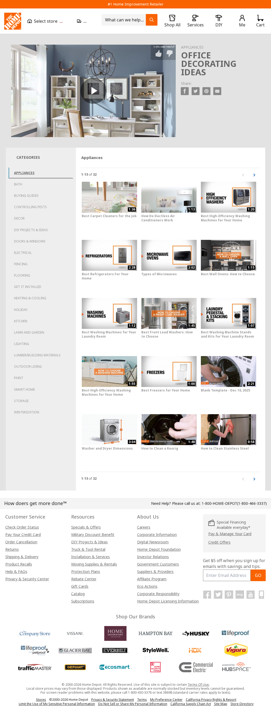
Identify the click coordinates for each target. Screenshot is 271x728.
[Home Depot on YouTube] (250, 594)
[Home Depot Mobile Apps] (261, 594)
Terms (142, 699)
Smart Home (24, 389)
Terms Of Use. (199, 684)
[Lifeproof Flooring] (236, 633)
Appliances (24, 173)
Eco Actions (147, 586)
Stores (41, 699)
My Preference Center (166, 699)
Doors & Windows (30, 241)
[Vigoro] (236, 650)
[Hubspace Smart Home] (236, 667)
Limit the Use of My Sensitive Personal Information (57, 704)
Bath (18, 184)
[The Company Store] (35, 633)
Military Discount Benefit (92, 534)
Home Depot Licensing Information (168, 601)
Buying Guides (26, 195)
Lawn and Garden (29, 332)
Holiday (21, 309)
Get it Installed (27, 286)
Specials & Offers (86, 527)
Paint (18, 378)
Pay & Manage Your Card (229, 533)
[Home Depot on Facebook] (207, 594)
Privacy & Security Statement (112, 699)
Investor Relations (153, 556)
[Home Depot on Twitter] (218, 594)
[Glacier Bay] (75, 650)
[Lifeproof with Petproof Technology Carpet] (35, 650)
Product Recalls (18, 564)
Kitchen (20, 321)
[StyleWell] (156, 650)
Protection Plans (85, 571)
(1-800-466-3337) (234, 503)
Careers (143, 527)
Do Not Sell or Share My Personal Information (132, 704)
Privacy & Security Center (27, 578)
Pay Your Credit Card (23, 534)
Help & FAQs (16, 571)
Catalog (78, 593)
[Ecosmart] (115, 667)
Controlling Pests (30, 207)
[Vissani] (75, 633)
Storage (21, 401)
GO (258, 575)
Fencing (21, 264)
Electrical (23, 252)
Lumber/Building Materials (37, 355)
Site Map (220, 704)
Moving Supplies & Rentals (94, 564)
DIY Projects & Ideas (31, 230)
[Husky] (196, 633)
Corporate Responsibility (158, 593)
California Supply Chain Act (190, 704)
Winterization (26, 412)
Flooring (22, 275)
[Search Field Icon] (151, 20)
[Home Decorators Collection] (115, 633)
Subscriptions (82, 601)
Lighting (21, 344)
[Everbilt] (115, 650)
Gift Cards (79, 586)
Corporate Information (157, 534)
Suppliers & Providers (155, 571)
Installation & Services (90, 556)
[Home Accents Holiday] (156, 667)
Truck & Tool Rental (88, 549)
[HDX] (196, 650)
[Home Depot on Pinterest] (229, 594)
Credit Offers (219, 542)
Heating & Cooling (30, 298)
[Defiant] (75, 667)
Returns (12, 549)
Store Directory (242, 704)
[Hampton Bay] (156, 633)
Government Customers (158, 564)
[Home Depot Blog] (240, 594)
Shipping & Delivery (21, 556)
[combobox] (125, 19)
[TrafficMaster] (35, 667)
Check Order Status (22, 527)
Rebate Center (83, 578)
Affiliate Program (151, 578)
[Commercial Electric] (196, 667)
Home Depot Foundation (159, 549)
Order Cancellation (21, 541)
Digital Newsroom (153, 541)
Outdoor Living (28, 366)
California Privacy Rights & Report (211, 699)
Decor (19, 218)
